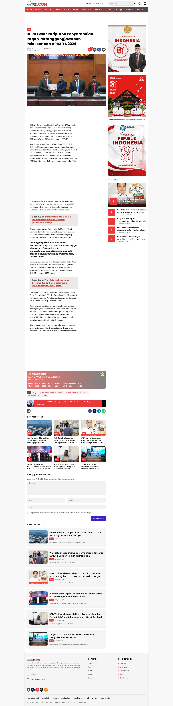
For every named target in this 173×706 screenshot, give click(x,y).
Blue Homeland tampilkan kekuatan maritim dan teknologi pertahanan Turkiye (38, 440)
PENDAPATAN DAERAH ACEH (77, 393)
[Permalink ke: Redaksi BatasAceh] (29, 49)
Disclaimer (78, 698)
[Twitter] (95, 411)
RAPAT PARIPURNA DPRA (38, 396)
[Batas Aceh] (37, 3)
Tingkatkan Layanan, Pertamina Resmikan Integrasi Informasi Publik (91, 466)
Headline (123, 663)
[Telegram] (99, 411)
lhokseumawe (124, 671)
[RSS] (46, 690)
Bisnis (90, 674)
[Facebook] (90, 411)
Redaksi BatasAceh (37, 49)
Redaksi (45, 698)
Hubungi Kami (92, 698)
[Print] (104, 50)
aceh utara (123, 667)
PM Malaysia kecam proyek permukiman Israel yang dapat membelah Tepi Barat (130, 238)
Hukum (90, 678)
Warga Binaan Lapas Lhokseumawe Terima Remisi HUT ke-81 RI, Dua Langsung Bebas (39, 466)
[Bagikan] (99, 50)
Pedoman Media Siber (61, 698)
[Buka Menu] (145, 3)
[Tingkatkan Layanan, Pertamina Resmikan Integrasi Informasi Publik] (93, 454)
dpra (35, 393)
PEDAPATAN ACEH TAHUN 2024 (52, 393)
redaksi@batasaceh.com (38, 679)
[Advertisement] (86, 18)
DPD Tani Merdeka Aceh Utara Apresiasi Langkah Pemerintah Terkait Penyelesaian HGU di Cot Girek (64, 466)
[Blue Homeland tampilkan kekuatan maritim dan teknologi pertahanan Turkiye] (39, 428)
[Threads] (41, 690)
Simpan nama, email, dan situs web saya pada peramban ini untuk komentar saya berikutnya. (60, 513)
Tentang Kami (33, 698)
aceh (121, 674)
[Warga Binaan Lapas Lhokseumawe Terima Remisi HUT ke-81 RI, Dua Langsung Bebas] (39, 454)
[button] (133, 3)
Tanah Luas (124, 678)
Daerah (90, 663)
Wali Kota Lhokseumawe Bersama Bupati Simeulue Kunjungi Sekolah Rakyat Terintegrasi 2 (64, 440)
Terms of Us (106, 698)
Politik (90, 671)
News (28, 29)
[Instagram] (37, 690)
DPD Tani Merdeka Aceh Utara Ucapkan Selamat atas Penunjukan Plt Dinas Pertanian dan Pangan (92, 440)
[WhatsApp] (104, 411)
